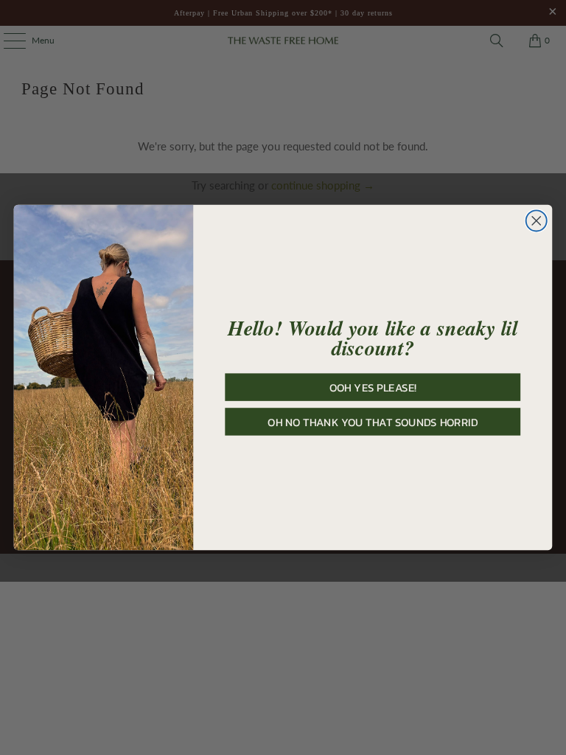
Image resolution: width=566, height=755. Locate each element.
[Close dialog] (536, 220)
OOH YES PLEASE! (372, 387)
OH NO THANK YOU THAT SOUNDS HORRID (373, 422)
